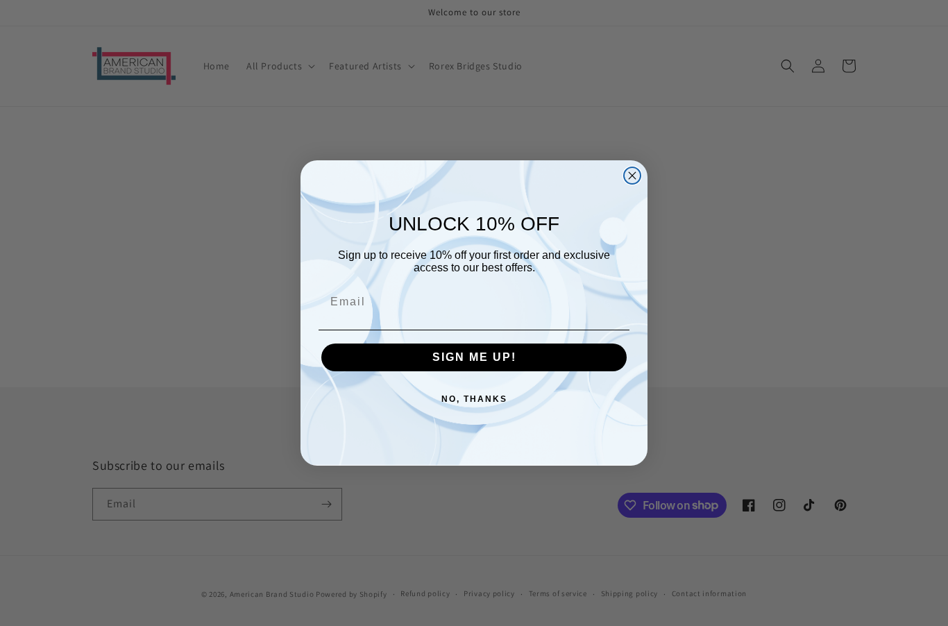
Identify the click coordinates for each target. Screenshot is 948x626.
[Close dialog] (632, 175)
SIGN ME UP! (474, 357)
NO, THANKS (474, 399)
